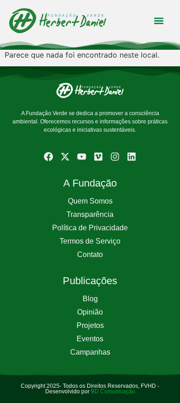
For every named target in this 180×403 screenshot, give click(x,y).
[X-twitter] (65, 156)
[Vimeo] (98, 156)
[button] (158, 20)
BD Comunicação (112, 391)
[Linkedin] (131, 156)
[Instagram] (115, 156)
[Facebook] (48, 156)
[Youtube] (81, 156)
